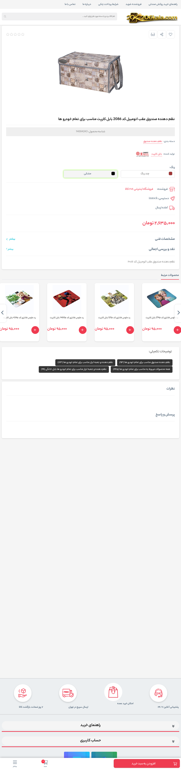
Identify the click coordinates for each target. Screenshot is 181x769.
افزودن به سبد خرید (143, 763)
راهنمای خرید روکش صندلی (163, 4)
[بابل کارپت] (142, 154)
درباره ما (87, 4)
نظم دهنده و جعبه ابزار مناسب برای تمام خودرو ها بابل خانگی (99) (74, 369)
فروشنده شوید (133, 4)
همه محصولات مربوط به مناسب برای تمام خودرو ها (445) (141, 369)
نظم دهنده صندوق (152, 141)
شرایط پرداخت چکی (108, 4)
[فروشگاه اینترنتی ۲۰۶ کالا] (152, 18)
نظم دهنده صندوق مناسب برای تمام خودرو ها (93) (144, 362)
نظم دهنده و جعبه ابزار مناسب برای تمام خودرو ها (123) (85, 362)
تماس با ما (70, 4)
